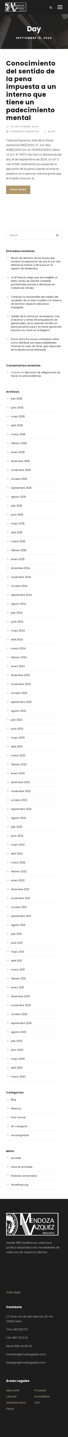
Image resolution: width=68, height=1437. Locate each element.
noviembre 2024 (21, 577)
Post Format (18, 1117)
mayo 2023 (18, 737)
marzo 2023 (18, 755)
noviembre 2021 (20, 898)
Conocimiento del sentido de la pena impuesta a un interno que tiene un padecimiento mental (31, 90)
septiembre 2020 (21, 1023)
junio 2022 (17, 836)
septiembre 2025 (21, 488)
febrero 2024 (19, 657)
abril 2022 (16, 853)
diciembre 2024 (20, 568)
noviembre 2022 (21, 791)
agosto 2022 (18, 818)
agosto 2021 (18, 925)
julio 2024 (16, 613)
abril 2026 (17, 425)
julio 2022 (16, 827)
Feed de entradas (21, 1167)
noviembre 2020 (21, 1005)
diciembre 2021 (20, 889)
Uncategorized (20, 1135)
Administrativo (16, 1403)
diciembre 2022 (20, 782)
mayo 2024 (18, 630)
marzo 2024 (18, 648)
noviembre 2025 (21, 470)
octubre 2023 (19, 693)
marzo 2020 (18, 1076)
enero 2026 (18, 452)
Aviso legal (13, 1292)
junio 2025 (17, 514)
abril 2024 (17, 639)
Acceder (16, 1158)
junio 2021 (16, 943)
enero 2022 (18, 880)
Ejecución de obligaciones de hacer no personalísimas (35, 374)
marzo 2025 (18, 541)
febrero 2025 (19, 550)
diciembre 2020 (20, 996)
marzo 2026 (18, 434)
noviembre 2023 (21, 684)
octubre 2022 (19, 800)
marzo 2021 (18, 969)
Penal (10, 1409)
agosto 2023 (18, 711)
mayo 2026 (18, 416)
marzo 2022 (18, 862)
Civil (36, 1403)
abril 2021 (16, 960)
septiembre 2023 (21, 702)
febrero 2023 (19, 764)
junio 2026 (17, 407)
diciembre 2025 (20, 461)
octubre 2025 (19, 479)
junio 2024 (17, 621)
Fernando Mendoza (24, 131)
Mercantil (12, 1390)
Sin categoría (19, 1126)
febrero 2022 (19, 871)
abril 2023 (16, 746)
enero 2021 (17, 987)
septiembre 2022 (21, 809)
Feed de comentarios (24, 1176)
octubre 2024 (19, 586)
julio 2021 (16, 934)
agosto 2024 (18, 604)
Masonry (16, 1108)
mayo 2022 (18, 844)
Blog (52, 131)
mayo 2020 (18, 1059)
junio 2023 (17, 728)
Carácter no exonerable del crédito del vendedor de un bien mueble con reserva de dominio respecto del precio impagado (36, 302)
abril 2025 (16, 532)
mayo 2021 (17, 952)
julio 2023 (16, 720)
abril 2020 (17, 1067)
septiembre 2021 (21, 916)
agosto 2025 (18, 497)
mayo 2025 (18, 523)
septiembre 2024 (21, 595)
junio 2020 (17, 1050)
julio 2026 (16, 398)
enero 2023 (18, 773)
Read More (18, 189)
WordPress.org (19, 1185)
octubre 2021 (19, 907)
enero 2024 (18, 666)
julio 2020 (16, 1041)
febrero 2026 (19, 443)
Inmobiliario (42, 1396)
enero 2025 (18, 559)
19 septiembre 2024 (24, 126)
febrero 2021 (18, 978)
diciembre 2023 (20, 675)
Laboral (11, 1396)
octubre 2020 (19, 1014)
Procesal (40, 1390)
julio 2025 (16, 505)
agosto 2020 (18, 1032)
